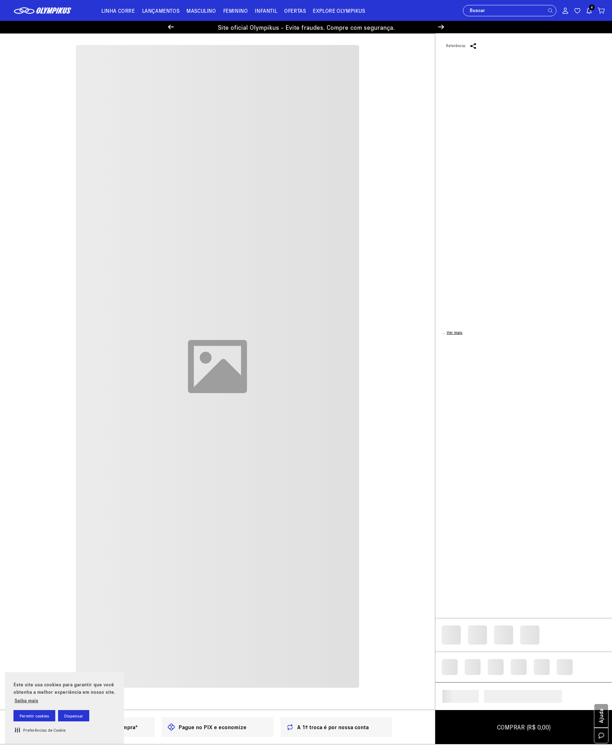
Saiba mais (26, 700)
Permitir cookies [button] (34, 716)
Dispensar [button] (73, 716)
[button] (40, 730)
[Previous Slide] (170, 27)
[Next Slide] (441, 27)
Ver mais (455, 332)
